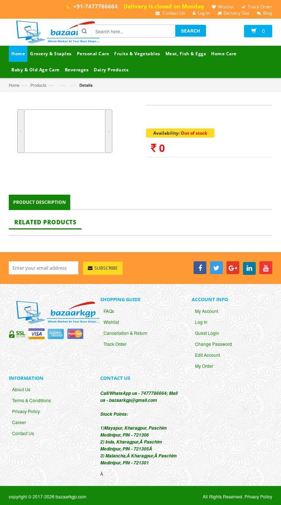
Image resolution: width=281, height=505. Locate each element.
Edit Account (207, 355)
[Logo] (56, 312)
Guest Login (207, 333)
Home (14, 85)
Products (38, 85)
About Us (21, 389)
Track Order (115, 344)
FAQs (109, 311)
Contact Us (23, 433)
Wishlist (111, 322)
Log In (201, 322)
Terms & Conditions (31, 400)
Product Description (39, 202)
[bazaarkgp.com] (56, 33)
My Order (204, 366)
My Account (206, 311)
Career (19, 422)
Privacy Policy (26, 411)
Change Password (213, 344)
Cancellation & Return (125, 333)
